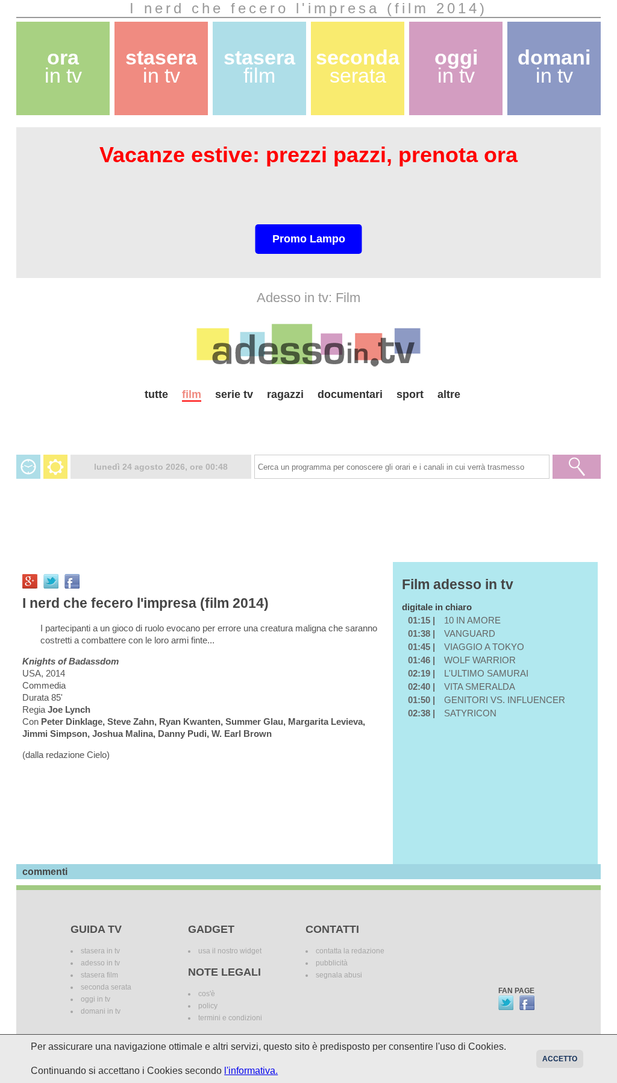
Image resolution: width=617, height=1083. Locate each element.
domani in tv (101, 1011)
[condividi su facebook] (72, 581)
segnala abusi (339, 975)
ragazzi (285, 394)
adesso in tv (100, 963)
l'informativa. (251, 1071)
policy (208, 1006)
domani (554, 66)
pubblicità (332, 963)
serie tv (234, 394)
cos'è (206, 994)
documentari (350, 394)
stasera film (99, 975)
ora (63, 66)
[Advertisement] (308, 423)
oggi (456, 66)
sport (410, 394)
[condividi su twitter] (50, 581)
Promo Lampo (308, 239)
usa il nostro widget (230, 951)
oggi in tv (95, 999)
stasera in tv (100, 951)
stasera (161, 66)
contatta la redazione (350, 951)
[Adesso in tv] (308, 345)
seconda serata (106, 987)
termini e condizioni (230, 1018)
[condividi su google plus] (29, 581)
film (191, 394)
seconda (357, 66)
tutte (156, 394)
